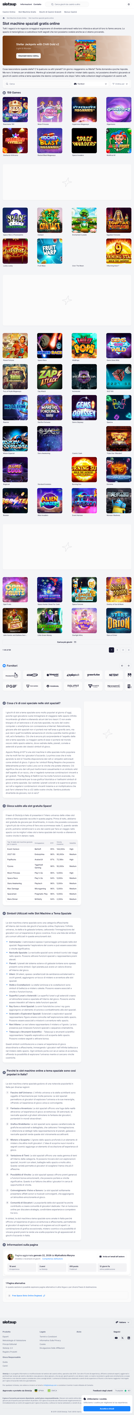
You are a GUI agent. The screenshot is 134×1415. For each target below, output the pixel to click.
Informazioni (26, 4)
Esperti (6, 1336)
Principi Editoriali (10, 1344)
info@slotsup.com (50, 1385)
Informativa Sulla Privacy (50, 1340)
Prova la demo (15, 106)
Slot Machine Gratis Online (16, 18)
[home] (4, 18)
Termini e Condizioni (48, 1336)
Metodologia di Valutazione (14, 1340)
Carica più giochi (66, 642)
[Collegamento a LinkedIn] (128, 1338)
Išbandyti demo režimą (28, 56)
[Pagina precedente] (122, 665)
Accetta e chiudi (107, 1409)
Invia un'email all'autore (113, 1256)
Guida (5, 1362)
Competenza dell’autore (52, 1259)
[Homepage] (9, 4)
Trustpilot (122, 1390)
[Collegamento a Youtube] (116, 1338)
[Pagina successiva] (128, 665)
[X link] (122, 1338)
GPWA (41, 1390)
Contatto (37, 4)
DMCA (54, 1390)
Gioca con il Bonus (15, 112)
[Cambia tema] (128, 4)
